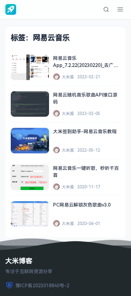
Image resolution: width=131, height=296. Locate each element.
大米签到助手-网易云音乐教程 (85, 131)
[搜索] (106, 9)
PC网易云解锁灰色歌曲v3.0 (82, 204)
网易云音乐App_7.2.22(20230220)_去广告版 (85, 65)
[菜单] (120, 9)
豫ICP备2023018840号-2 (42, 285)
